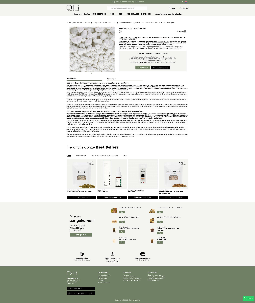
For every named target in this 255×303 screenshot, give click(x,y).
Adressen (101, 280)
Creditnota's (102, 279)
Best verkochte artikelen (132, 279)
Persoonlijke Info (104, 275)
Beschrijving (71, 78)
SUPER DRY (161, 239)
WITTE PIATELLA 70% (127, 239)
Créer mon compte (160, 67)
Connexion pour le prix (81, 197)
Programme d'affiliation (132, 280)
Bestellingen (102, 277)
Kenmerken (111, 79)
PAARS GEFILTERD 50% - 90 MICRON (168, 229)
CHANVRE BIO (102, 192)
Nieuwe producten (130, 277)
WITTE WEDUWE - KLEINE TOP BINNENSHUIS (171, 192)
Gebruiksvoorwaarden (156, 275)
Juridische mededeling (156, 277)
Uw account (103, 272)
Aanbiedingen (128, 275)
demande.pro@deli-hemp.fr (81, 293)
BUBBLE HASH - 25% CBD (129, 229)
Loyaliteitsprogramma (156, 279)
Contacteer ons (153, 280)
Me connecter (142, 67)
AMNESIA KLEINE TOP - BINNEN (79, 192)
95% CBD (131, 192)
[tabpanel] (92, 49)
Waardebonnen (104, 282)
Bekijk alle (80, 235)
